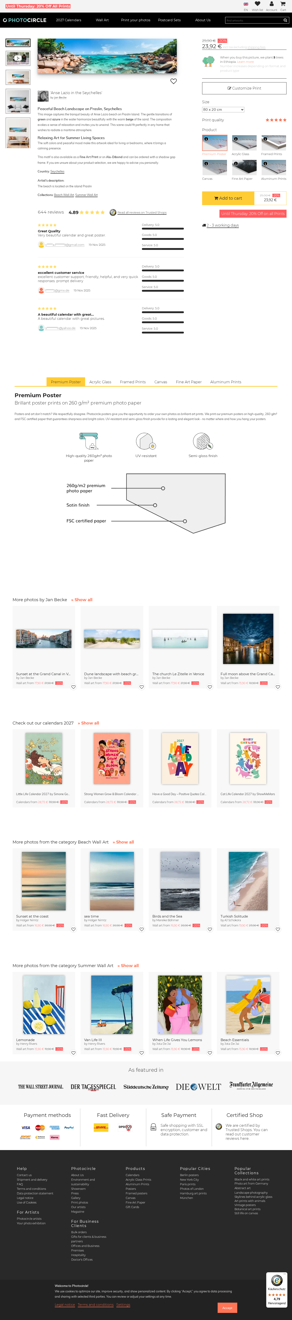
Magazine (77, 1211)
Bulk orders (79, 1232)
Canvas (131, 1198)
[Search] (285, 20)
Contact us (24, 1175)
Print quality (213, 120)
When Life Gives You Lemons (177, 1040)
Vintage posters (245, 1205)
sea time (91, 916)
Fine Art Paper (135, 1202)
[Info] (206, 139)
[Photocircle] (25, 20)
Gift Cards (132, 1207)
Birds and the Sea (167, 916)
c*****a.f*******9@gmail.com (64, 244)
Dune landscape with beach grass (112, 674)
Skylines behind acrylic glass (253, 1196)
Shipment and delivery (32, 1179)
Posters (131, 1188)
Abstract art (243, 1188)
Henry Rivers (28, 1043)
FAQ (20, 1184)
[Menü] (284, 1275)
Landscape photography (251, 1192)
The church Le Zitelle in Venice (178, 674)
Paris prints (188, 1184)
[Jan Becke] (43, 96)
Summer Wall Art (86, 195)
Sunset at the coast (32, 916)
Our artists (78, 1207)
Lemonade (25, 1040)
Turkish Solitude (234, 916)
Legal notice (25, 1198)
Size (205, 102)
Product (209, 130)
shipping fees (257, 47)
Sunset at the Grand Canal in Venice (44, 674)
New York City (189, 1179)
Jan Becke (60, 97)
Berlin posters (189, 1175)
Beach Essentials (235, 1040)
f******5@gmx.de (57, 290)
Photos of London (192, 1188)
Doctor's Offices (82, 1259)
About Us (77, 1175)
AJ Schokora (232, 920)
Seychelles (57, 171)
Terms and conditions (31, 1188)
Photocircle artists (29, 1218)
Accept (227, 1308)
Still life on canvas (246, 1213)
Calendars (132, 1175)
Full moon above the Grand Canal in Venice (248, 674)
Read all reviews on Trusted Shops (142, 212)
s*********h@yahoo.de (60, 328)
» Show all (81, 599)
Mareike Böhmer (167, 920)
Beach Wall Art (64, 195)
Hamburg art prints (193, 1193)
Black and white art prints (252, 1179)
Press (75, 1193)
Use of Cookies (26, 1202)
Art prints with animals (250, 1201)
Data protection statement (35, 1193)
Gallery (75, 1198)
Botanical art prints (248, 1209)
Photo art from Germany (251, 1183)
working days (223, 225)
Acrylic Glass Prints (138, 1179)
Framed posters (136, 1193)
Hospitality (78, 1255)
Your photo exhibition (31, 1223)
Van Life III (93, 1040)
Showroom (78, 1188)
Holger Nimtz (29, 920)
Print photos (79, 1202)
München (186, 1198)
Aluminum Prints (137, 1184)
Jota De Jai (163, 1043)
